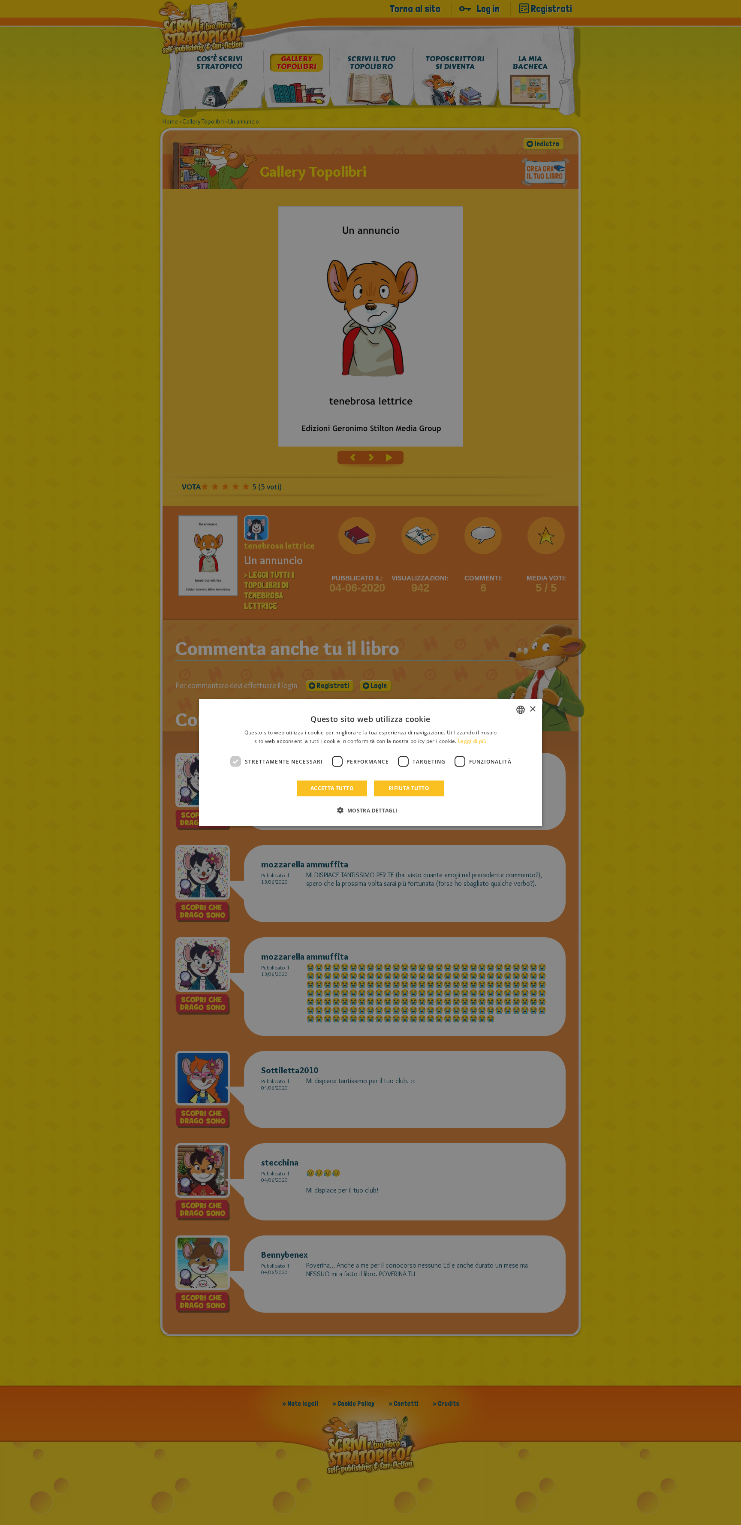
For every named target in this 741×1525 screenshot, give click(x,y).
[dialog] (370, 762)
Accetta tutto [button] (332, 788)
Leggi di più (472, 740)
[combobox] (520, 709)
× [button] (532, 709)
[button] (370, 810)
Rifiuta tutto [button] (409, 788)
